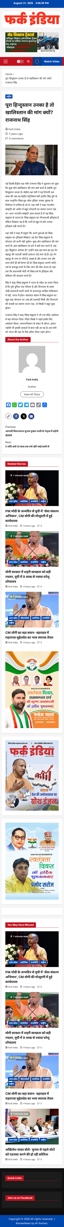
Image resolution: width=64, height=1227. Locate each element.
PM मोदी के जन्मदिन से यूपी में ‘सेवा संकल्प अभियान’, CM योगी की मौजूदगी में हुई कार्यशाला (32, 516)
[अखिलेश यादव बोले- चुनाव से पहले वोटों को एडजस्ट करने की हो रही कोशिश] (32, 1126)
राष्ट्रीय (8, 96)
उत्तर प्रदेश (13, 501)
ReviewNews (23, 1223)
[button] (5, 61)
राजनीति (34, 501)
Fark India (14, 129)
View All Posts (32, 394)
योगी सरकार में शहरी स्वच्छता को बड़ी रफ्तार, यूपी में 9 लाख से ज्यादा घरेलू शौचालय (28, 576)
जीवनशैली (24, 617)
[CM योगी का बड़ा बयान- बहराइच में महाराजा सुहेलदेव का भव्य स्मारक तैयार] (32, 610)
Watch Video (52, 61)
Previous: (31, 431)
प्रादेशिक (24, 501)
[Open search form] (28, 61)
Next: (27, 444)
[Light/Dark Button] (20, 61)
